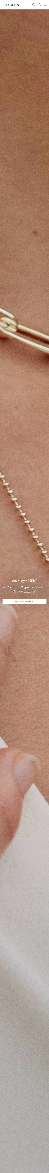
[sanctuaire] (11, 5)
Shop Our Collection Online (24, 601)
